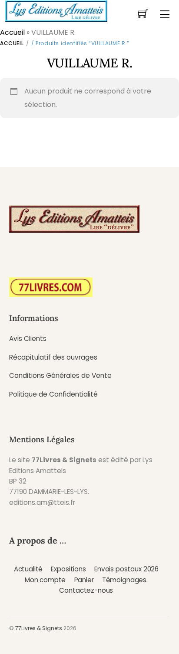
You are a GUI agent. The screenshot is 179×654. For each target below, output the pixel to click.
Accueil (12, 32)
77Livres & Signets (38, 628)
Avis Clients (27, 338)
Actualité (28, 569)
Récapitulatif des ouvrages (53, 357)
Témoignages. (125, 579)
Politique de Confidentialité (53, 394)
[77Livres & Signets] (56, 10)
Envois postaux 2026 (126, 569)
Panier (84, 579)
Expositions (68, 569)
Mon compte (45, 579)
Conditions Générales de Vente (60, 375)
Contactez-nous (86, 590)
